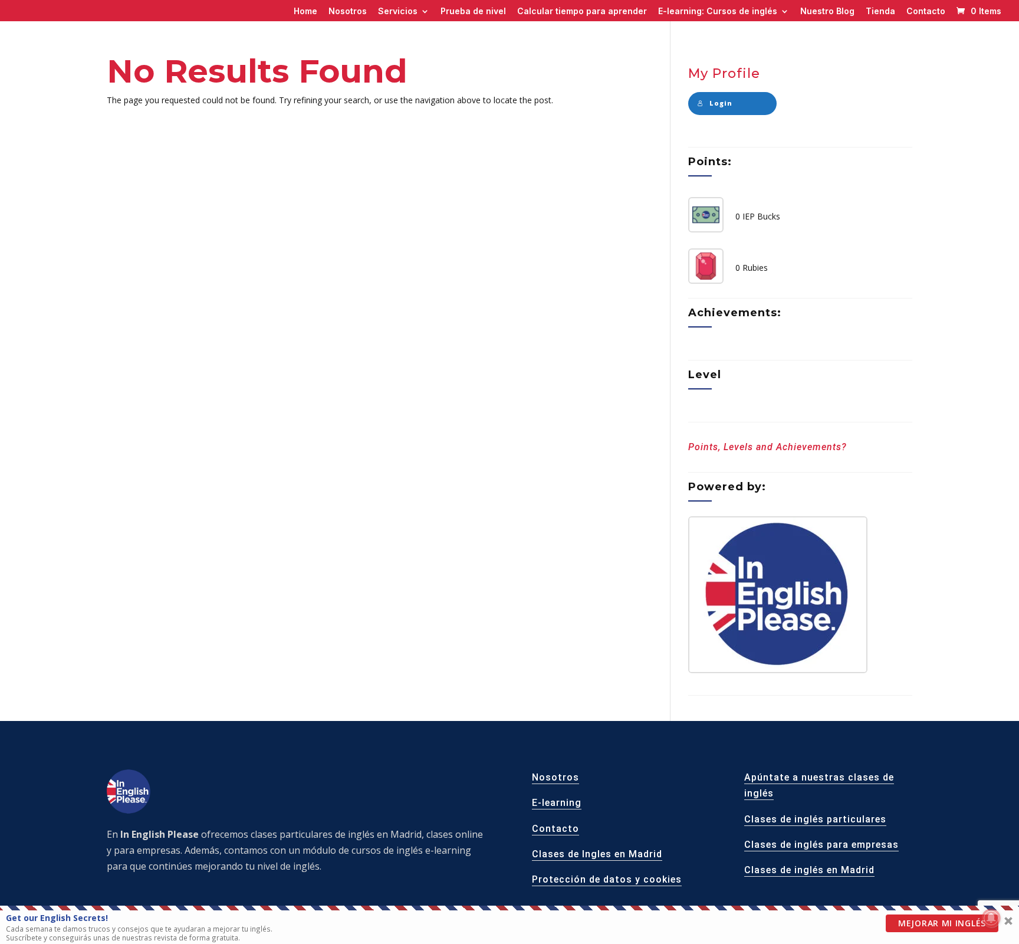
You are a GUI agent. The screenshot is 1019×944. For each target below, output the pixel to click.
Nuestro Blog (827, 11)
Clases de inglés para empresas (821, 844)
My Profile (724, 73)
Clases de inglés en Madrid (809, 870)
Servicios (398, 11)
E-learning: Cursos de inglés (717, 11)
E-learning (556, 802)
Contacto (925, 11)
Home (305, 11)
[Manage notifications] (991, 918)
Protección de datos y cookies (607, 879)
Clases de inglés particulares (815, 819)
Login (720, 103)
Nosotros (347, 11)
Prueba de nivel (473, 11)
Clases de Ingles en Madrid (597, 854)
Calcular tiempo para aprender (582, 11)
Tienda (880, 11)
